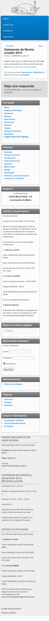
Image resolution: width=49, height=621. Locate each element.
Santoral (7, 125)
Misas (6, 107)
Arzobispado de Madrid (14, 420)
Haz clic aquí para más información (22, 66)
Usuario (6, 351)
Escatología (9, 172)
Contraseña (7, 358)
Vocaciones (9, 122)
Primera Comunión (12, 155)
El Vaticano (9, 426)
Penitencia (8, 113)
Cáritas (7, 169)
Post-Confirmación (12, 160)
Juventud (8, 163)
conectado (25, 89)
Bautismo (8, 152)
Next (42, 46)
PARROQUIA (38, 72)
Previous (8, 46)
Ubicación (8, 37)
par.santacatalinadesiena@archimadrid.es (18, 597)
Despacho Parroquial (13, 110)
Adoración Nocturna (12, 131)
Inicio (6, 19)
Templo (7, 128)
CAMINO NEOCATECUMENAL (16, 136)
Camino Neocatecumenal (14, 423)
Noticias (7, 116)
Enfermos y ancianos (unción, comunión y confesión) (17, 177)
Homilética (8, 134)
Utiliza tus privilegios (13, 384)
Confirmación (10, 158)
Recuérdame (11, 363)
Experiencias (9, 119)
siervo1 (26, 56)
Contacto (8, 31)
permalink (25, 75)
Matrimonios (27, 72)
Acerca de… (9, 25)
